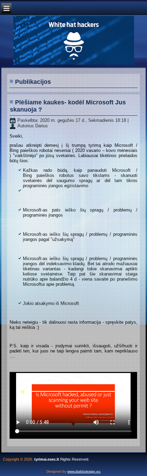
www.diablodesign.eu (84, 471)
